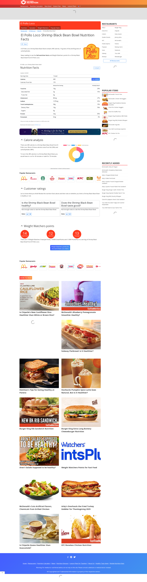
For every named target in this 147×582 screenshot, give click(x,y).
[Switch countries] (79, 6)
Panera (117, 44)
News (64, 6)
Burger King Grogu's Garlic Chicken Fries (113, 190)
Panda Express (106, 44)
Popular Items (55, 28)
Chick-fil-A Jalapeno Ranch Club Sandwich (113, 199)
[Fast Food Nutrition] (29, 2)
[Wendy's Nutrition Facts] (34, 267)
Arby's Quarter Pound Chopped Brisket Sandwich (112, 182)
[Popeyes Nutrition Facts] (90, 267)
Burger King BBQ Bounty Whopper (111, 196)
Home (25, 563)
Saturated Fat (25, 92)
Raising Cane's (119, 47)
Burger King (118, 27)
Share (25, 44)
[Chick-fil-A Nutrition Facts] (34, 178)
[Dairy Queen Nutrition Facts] (80, 267)
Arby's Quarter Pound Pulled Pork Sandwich (114, 186)
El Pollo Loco (38, 124)
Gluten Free (57, 6)
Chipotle (117, 31)
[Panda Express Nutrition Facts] (62, 267)
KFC (103, 40)
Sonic (103, 50)
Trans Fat (24, 95)
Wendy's (104, 56)
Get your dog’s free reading (78, 132)
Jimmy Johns (118, 37)
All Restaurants (115, 61)
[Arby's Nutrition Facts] (52, 178)
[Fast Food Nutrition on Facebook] (67, 557)
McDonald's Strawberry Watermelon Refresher (112, 171)
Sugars (23, 111)
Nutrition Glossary (62, 563)
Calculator (32, 28)
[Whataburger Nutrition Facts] (99, 178)
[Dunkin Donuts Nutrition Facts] (62, 178)
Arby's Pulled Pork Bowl (108, 178)
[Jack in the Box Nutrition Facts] (99, 267)
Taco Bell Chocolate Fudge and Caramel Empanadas (113, 203)
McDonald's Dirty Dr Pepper (109, 167)
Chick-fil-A (104, 31)
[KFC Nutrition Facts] (80, 178)
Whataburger (118, 56)
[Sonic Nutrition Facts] (71, 178)
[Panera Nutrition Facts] (90, 178)
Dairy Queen (118, 34)
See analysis (95, 79)
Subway (104, 53)
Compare (96, 68)
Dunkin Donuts (106, 37)
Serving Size (24, 76)
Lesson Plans (72, 6)
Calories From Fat (26, 82)
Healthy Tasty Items (102, 563)
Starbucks (117, 50)
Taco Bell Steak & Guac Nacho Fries (112, 208)
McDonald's (118, 40)
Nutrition (24, 28)
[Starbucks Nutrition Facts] (43, 178)
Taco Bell (117, 53)
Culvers (104, 34)
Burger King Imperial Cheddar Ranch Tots (113, 193)
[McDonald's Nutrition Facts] (24, 178)
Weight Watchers (43, 28)
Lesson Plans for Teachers (78, 563)
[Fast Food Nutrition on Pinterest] (71, 557)
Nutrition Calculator (36, 6)
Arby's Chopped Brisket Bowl (110, 175)
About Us (91, 563)
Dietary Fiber (25, 107)
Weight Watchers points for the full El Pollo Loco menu (60, 248)
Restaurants (24, 6)
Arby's (103, 27)
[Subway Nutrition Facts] (43, 267)
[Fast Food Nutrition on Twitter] (74, 557)
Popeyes (104, 47)
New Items (48, 6)
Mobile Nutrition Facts (117, 563)
